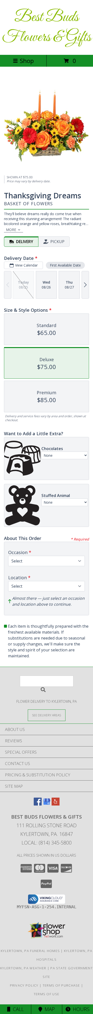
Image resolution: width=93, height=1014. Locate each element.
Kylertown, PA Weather (23, 968)
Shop (27, 61)
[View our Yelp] (56, 804)
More (11, 229)
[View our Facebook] (38, 804)
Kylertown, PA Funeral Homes (30, 951)
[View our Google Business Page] (47, 804)
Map (48, 1009)
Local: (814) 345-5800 (47, 842)
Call (17, 1009)
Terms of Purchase (61, 985)
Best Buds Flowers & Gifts (46, 27)
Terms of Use (47, 994)
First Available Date (65, 265)
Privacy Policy (24, 985)
